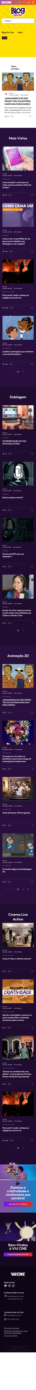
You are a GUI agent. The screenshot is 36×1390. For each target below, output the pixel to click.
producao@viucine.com (16, 1296)
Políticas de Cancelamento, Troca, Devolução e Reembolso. (16, 1332)
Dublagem (5, 438)
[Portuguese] (16, 2)
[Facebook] (5, 1285)
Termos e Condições (10, 1336)
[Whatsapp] (13, 1285)
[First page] (8, 889)
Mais (20, 32)
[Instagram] (9, 1285)
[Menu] (33, 2)
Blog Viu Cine (8, 32)
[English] (19, 2)
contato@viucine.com (15, 1299)
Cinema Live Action (8, 292)
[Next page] (23, 630)
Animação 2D (6, 179)
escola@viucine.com (14, 1315)
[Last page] (28, 889)
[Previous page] (12, 630)
